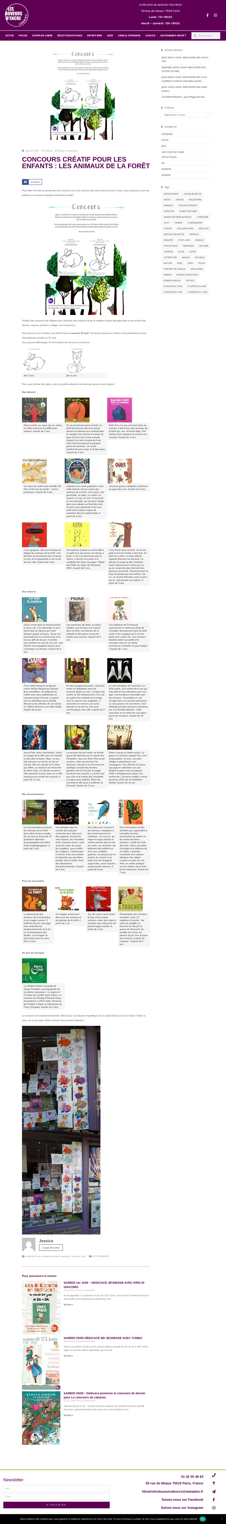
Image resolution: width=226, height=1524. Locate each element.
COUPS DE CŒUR (42, 35)
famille (199, 240)
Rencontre (197, 269)
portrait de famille (175, 269)
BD (163, 163)
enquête (168, 240)
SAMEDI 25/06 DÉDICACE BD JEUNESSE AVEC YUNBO (103, 1338)
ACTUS (9, 35)
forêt (83, 1256)
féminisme (188, 245)
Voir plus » (68, 1304)
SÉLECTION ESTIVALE (69, 35)
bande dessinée (188, 211)
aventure (169, 211)
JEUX (110, 35)
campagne (202, 217)
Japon (192, 251)
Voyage (190, 280)
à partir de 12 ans (197, 292)
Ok (202, 1519)
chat (166, 222)
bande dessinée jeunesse (178, 217)
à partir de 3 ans (33, 1256)
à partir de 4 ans (197, 286)
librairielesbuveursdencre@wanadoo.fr (172, 1491)
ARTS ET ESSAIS (169, 156)
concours (75, 1256)
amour (179, 199)
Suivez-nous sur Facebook (182, 1499)
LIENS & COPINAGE (129, 35)
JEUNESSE (166, 169)
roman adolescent (187, 274)
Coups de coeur (51, 1247)
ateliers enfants (188, 205)
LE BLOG (150, 35)
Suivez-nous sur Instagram (182, 1507)
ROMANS (166, 174)
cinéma (178, 222)
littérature (170, 257)
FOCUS (23, 35)
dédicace (204, 228)
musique (199, 257)
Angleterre (194, 199)
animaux (66, 1256)
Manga (186, 257)
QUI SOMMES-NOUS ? (173, 35)
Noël (179, 263)
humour (168, 251)
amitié (167, 199)
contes (168, 228)
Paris (190, 263)
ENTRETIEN (167, 134)
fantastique (171, 245)
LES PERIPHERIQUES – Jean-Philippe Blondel (183, 96)
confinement (195, 222)
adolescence (171, 193)
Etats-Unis (184, 240)
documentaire (185, 228)
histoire (203, 245)
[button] (32, 182)
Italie (181, 251)
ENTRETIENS (94, 35)
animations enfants (51, 1256)
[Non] (222, 1519)
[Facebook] (207, 15)
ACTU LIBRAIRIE (100, 1256)
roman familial (172, 280)
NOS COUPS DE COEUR (173, 152)
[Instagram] (215, 15)
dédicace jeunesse (174, 234)
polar (201, 263)
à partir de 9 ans (173, 292)
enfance (194, 234)
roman (167, 274)
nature (168, 263)
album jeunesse (192, 193)
